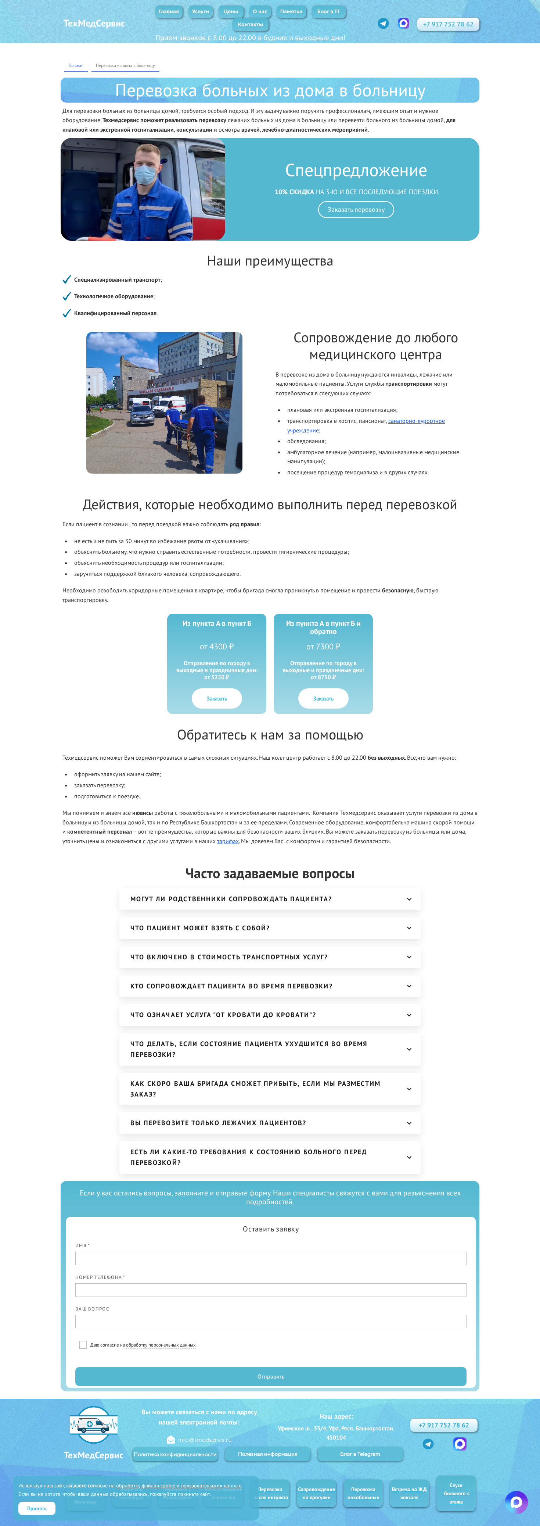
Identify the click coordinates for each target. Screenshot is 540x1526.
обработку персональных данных (161, 1345)
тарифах (228, 841)
